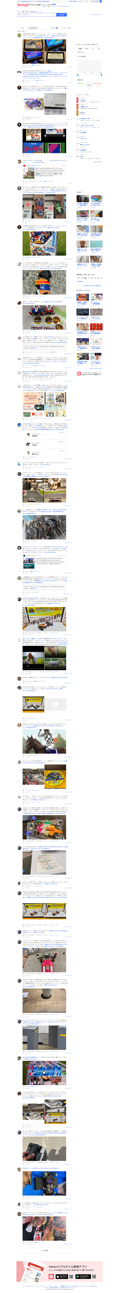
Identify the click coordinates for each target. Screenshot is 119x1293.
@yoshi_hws (33, 1197)
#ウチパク (59, 640)
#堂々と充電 (40, 932)
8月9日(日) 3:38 (68, 975)
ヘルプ (79, 1)
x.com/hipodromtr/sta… (39, 162)
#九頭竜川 (45, 509)
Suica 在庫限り (95, 1)
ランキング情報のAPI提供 (51, 1287)
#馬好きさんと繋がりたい (56, 725)
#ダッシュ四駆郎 (36, 90)
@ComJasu (34, 541)
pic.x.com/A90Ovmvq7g (47, 127)
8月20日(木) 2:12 (68, 468)
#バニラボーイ (28, 388)
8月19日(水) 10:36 (68, 505)
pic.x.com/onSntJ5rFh (28, 303)
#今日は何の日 (37, 125)
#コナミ (35, 35)
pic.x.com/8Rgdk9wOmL (29, 513)
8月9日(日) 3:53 (68, 926)
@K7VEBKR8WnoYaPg (34, 790)
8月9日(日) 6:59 (68, 792)
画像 (23, 11)
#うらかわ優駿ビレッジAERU (34, 638)
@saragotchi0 (33, 457)
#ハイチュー (62, 1022)
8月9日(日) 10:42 (68, 683)
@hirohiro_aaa (30, 154)
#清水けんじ (31, 424)
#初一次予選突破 (47, 813)
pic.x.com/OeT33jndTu (43, 476)
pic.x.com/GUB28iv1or (58, 946)
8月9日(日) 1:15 (68, 1164)
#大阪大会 (40, 813)
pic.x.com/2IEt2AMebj (47, 37)
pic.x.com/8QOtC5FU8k (29, 229)
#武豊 (35, 725)
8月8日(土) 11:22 (68, 1244)
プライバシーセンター (54, 1286)
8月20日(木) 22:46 (68, 458)
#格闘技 (41, 72)
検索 (62, 14)
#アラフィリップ (49, 361)
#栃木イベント (48, 390)
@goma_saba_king (35, 117)
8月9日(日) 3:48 (68, 936)
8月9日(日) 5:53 (68, 878)
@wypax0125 (38, 755)
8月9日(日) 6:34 (68, 804)
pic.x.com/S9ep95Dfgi (56, 268)
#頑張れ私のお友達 (46, 511)
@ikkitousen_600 (35, 592)
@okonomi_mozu (36, 802)
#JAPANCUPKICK (35, 74)
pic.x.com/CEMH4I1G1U (29, 727)
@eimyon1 (55, 352)
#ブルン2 (56, 1022)
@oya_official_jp (48, 379)
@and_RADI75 (32, 220)
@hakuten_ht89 (54, 633)
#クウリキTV (37, 1214)
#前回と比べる (50, 897)
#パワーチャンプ (31, 946)
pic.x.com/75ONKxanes (52, 1168)
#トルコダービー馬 (31, 160)
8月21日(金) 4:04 (68, 381)
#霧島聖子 (34, 476)
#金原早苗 (39, 425)
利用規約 (63, 1286)
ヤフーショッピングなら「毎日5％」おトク (60, 6)
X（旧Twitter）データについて (66, 1287)
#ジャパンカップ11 (51, 76)
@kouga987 (40, 886)
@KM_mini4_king (41, 681)
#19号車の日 (56, 474)
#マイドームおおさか (48, 1022)
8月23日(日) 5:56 (68, 259)
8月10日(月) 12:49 (68, 594)
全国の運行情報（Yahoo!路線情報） (92, 285)
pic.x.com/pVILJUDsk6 (49, 192)
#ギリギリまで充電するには (43, 946)
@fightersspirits (41, 80)
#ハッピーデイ (53, 1213)
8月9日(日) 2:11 (68, 1016)
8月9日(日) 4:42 (68, 888)
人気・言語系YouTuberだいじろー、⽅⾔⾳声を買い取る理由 (33, 1)
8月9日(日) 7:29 (68, 757)
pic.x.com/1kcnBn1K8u (39, 1135)
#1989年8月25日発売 (47, 125)
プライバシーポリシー (41, 1286)
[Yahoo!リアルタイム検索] (29, 4)
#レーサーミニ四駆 (49, 35)
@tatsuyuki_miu (50, 181)
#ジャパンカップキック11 (32, 78)
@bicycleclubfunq (41, 365)
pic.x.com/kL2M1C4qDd (59, 813)
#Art (48, 725)
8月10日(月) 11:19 (68, 634)
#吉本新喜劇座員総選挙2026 (44, 429)
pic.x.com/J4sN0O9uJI (58, 390)
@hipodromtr (38, 165)
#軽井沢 (60, 1213)
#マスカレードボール (29, 546)
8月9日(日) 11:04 (68, 673)
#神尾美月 (28, 476)
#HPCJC (52, 580)
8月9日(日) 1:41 (68, 1088)
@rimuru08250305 (31, 1086)
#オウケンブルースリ (57, 638)
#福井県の (39, 509)
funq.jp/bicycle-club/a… (34, 363)
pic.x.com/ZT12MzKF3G (29, 690)
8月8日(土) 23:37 (68, 1209)
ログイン (45, 6)
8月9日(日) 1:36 (68, 1127)
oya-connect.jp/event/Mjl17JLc (42, 375)
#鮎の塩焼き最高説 (58, 511)
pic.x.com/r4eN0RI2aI (28, 1098)
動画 (27, 11)
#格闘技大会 (46, 72)
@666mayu (43, 296)
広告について (69, 1286)
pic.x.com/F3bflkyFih (44, 848)
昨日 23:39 (69, 82)
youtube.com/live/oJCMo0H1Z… (31, 598)
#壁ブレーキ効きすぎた (31, 848)
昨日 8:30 (70, 183)
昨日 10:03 (69, 156)
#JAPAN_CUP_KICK (45, 74)
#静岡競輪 (37, 580)
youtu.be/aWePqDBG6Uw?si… (30, 1057)
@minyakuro (39, 504)
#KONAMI (41, 35)
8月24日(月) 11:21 (68, 222)
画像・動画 (33, 28)
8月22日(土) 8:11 (68, 367)
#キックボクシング (56, 72)
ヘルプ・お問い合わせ (91, 1286)
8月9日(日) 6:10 (68, 842)
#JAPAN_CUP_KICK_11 (29, 76)
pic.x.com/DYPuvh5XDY (61, 644)
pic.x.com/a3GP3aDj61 (28, 605)
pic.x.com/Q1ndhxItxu (58, 429)
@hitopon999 (37, 65)
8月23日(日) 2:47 (68, 333)
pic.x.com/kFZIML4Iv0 (28, 987)
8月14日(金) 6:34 (68, 573)
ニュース (40, 11)
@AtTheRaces (37, 555)
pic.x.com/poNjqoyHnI (32, 1024)
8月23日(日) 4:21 (68, 297)
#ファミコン (56, 125)
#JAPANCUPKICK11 (57, 74)
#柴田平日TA (59, 190)
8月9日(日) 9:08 (68, 720)
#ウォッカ (44, 642)
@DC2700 (34, 331)
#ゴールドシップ (40, 640)
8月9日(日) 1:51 (68, 1053)
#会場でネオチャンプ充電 (29, 932)
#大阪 (65, 677)
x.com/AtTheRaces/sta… (50, 552)
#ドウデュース (29, 725)
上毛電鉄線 (80, 281)
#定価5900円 (37, 37)
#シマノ (50, 509)
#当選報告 (27, 582)
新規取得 (54, 4)
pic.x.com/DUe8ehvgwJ (38, 762)
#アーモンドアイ (35, 268)
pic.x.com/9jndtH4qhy (47, 90)
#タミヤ (42, 227)
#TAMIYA (49, 1096)
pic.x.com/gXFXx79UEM (60, 342)
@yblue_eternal (36, 571)
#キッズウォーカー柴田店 (48, 190)
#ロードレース (58, 361)
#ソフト (62, 125)
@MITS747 (31, 1125)
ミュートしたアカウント (96, 14)
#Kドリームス (58, 580)
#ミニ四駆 (64, 88)
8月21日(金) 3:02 (68, 420)
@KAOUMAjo (56, 671)
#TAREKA (40, 192)
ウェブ (19, 11)
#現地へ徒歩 (57, 1133)
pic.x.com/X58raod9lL (47, 1214)
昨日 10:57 (69, 119)
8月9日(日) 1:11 (68, 1199)
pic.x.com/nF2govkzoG (60, 897)
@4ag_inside (32, 718)
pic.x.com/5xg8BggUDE (36, 582)
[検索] (100, 1)
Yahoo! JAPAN (73, 1)
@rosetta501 (42, 467)
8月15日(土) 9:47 (68, 542)
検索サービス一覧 (79, 1286)
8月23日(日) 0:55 (68, 354)
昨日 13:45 (69, 67)
